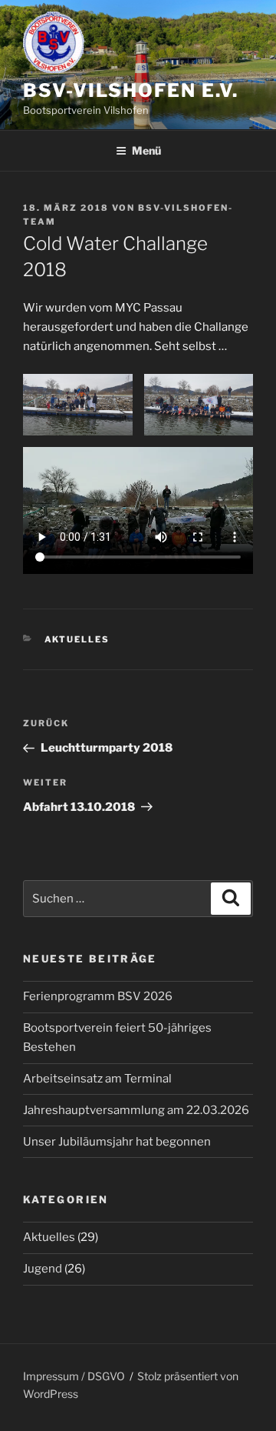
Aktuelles (77, 639)
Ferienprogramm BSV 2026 (97, 996)
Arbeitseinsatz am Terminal (97, 1079)
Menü (146, 150)
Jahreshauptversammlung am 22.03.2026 (136, 1110)
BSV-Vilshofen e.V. (130, 90)
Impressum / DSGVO (74, 1376)
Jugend (42, 1269)
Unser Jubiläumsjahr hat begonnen (117, 1142)
